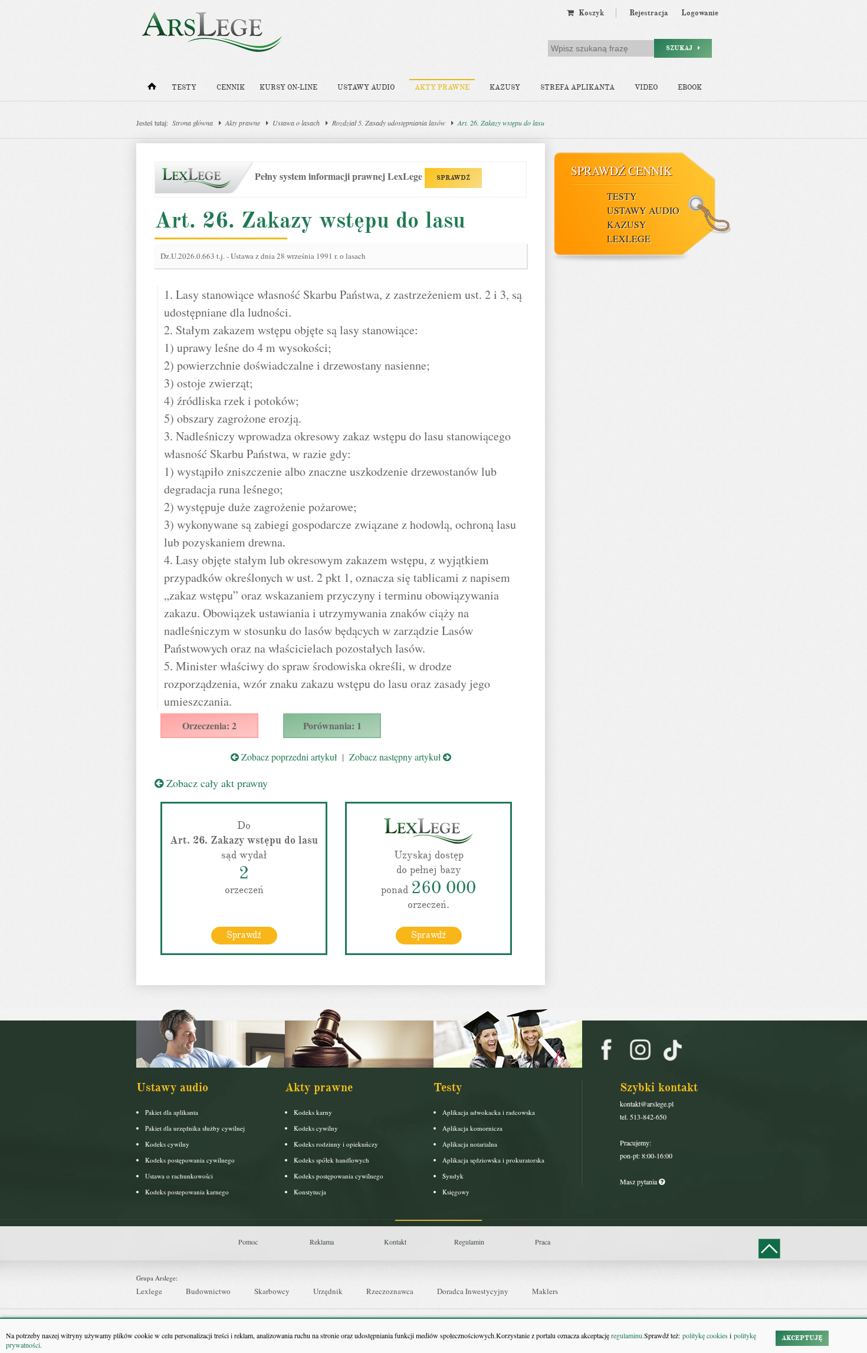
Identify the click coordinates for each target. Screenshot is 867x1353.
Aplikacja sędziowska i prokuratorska (493, 1160)
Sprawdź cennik (621, 171)
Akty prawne (442, 87)
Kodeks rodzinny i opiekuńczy (336, 1144)
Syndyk (453, 1175)
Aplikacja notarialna (469, 1144)
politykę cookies (705, 1335)
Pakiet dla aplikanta (171, 1112)
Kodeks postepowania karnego (187, 1191)
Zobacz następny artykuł (396, 756)
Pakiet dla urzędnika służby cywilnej (195, 1128)
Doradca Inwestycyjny (472, 1291)
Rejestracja (648, 13)
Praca (542, 1241)
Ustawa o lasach (296, 122)
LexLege (629, 238)
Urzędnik (328, 1291)
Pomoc (248, 1241)
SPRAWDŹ (453, 178)
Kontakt (395, 1241)
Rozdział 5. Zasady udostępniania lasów (388, 122)
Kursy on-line (288, 87)
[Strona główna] (152, 89)
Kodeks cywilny (167, 1144)
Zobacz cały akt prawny (215, 783)
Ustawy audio (366, 87)
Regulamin (469, 1241)
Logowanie (699, 13)
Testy (184, 87)
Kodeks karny (313, 1112)
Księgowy (455, 1191)
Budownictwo (208, 1291)
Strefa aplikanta (577, 87)
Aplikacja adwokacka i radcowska (488, 1112)
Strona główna (192, 122)
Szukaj (682, 48)
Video (646, 87)
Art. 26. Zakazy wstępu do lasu (501, 122)
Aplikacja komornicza (472, 1128)
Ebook (690, 87)
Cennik (230, 87)
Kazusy (505, 87)
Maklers (545, 1291)
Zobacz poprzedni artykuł (288, 756)
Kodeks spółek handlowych (331, 1160)
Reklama (322, 1241)
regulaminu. (626, 1335)
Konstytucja (310, 1191)
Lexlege (149, 1291)
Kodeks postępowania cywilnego (190, 1160)
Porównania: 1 (332, 725)
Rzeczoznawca (389, 1291)
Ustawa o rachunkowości (179, 1175)
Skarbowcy (272, 1291)
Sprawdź (243, 935)
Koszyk (589, 13)
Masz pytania (639, 1181)
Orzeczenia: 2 (209, 725)
